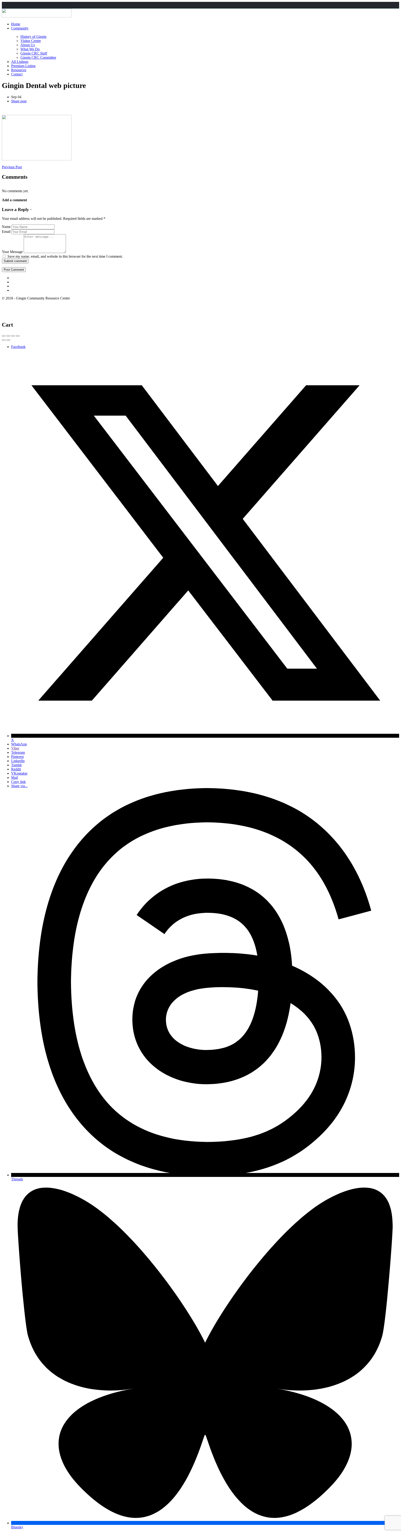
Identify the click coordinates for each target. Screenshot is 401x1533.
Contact (17, 74)
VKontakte (19, 773)
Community (20, 28)
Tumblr (16, 765)
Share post (18, 101)
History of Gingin (33, 37)
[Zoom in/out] (17, 336)
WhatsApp (19, 744)
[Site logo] (36, 16)
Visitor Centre (30, 41)
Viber (15, 748)
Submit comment (15, 261)
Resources (18, 70)
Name (6, 227)
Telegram (18, 752)
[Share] (8, 336)
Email (6, 232)
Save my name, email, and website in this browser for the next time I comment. (65, 256)
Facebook (18, 347)
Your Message (12, 252)
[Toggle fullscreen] (13, 336)
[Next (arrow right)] (8, 340)
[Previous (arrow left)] (4, 340)
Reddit (16, 769)
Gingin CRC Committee (38, 57)
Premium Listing (23, 66)
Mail (14, 777)
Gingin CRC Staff (33, 53)
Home (15, 24)
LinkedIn (18, 761)
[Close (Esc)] (4, 336)
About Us (27, 45)
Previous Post (12, 167)
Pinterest (17, 757)
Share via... (19, 786)
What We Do (30, 49)
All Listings (19, 62)
